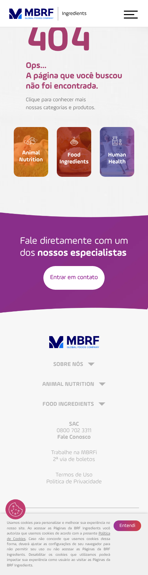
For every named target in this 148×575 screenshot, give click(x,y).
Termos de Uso (73, 475)
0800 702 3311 (73, 431)
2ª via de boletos (74, 459)
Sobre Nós (68, 365)
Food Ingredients (69, 404)
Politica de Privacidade (74, 482)
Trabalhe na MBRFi (74, 453)
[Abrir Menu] (130, 14)
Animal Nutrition (69, 385)
